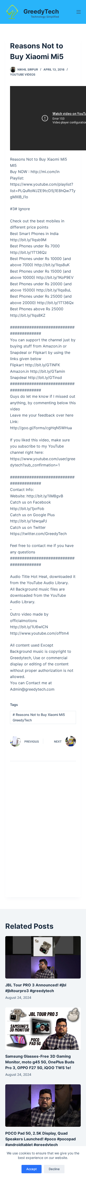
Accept (31, 1169)
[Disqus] (43, 832)
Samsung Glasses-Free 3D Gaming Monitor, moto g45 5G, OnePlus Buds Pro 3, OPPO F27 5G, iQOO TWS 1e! (39, 1062)
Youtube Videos (22, 74)
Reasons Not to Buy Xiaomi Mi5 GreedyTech (39, 717)
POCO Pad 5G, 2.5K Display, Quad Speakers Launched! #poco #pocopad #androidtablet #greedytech (40, 1139)
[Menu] (78, 12)
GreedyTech (41, 11)
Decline (54, 1169)
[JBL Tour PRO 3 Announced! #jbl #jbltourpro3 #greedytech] (43, 957)
